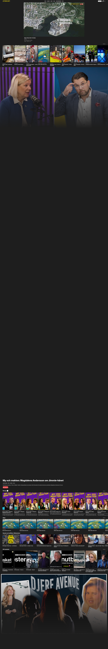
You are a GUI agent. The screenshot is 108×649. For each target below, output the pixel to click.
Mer (62, 1)
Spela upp (6, 489)
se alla (104, 519)
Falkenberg (26, 43)
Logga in (100, 1)
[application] (54, 19)
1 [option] (7, 492)
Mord (30, 43)
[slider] (54, 36)
